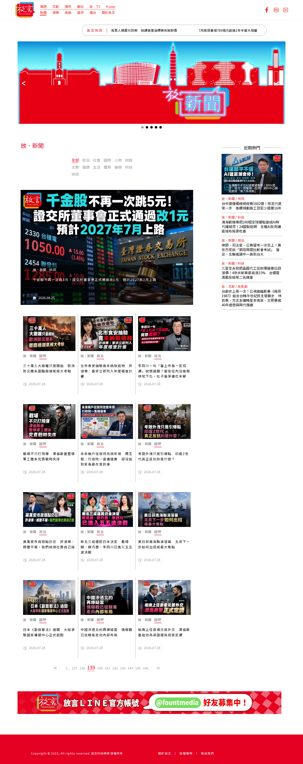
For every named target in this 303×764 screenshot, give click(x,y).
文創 (55, 6)
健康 (86, 167)
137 (74, 668)
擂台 (92, 12)
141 (107, 668)
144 (130, 668)
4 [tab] (156, 128)
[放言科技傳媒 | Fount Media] (25, 9)
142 (115, 668)
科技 (129, 167)
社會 (96, 160)
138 (82, 668)
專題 (43, 6)
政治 (86, 160)
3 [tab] (151, 128)
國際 (107, 160)
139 (91, 667)
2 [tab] (147, 128)
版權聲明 (186, 753)
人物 (118, 160)
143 (123, 668)
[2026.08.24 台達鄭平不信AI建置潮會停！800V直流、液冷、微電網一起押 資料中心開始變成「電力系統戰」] (252, 171)
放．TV (94, 6)
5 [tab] (160, 128)
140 (100, 668)
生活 (96, 167)
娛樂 (118, 167)
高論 (68, 12)
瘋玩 (80, 6)
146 (145, 668)
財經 (129, 160)
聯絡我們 (207, 753)
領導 (55, 12)
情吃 (68, 6)
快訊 (75, 174)
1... (67, 668)
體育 (107, 167)
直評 (80, 12)
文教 (75, 167)
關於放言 (108, 12)
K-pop (110, 6)
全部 (75, 160)
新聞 (43, 12)
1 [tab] (142, 128)
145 (138, 668)
